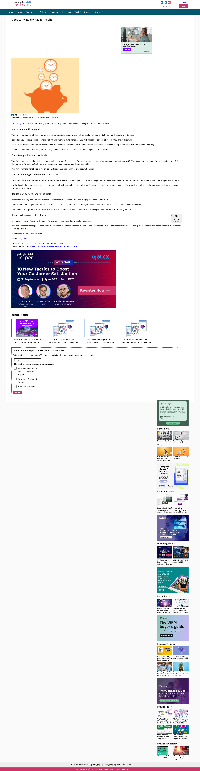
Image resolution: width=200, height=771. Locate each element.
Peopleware (46, 118)
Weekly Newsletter (26, 386)
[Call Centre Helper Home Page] (22, 7)
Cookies (106, 769)
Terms (100, 769)
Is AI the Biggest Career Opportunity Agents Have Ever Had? (164, 460)
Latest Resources (166, 491)
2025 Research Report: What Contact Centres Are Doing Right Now (63, 342)
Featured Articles (166, 644)
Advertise (97, 12)
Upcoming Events (166, 543)
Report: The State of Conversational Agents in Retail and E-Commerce (164, 511)
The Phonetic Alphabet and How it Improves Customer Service (180, 738)
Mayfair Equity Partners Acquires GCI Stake (179, 758)
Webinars (43, 12)
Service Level (55, 118)
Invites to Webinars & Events (27, 380)
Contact (118, 769)
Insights (55, 12)
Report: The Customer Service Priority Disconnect (180, 510)
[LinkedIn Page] (162, 3)
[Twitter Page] (173, 3)
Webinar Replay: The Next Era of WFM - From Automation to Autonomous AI (27, 342)
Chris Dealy (37, 118)
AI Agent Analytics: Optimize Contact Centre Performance (180, 610)
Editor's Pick (163, 428)
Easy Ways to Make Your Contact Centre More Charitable (164, 674)
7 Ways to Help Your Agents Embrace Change (164, 443)
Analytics (108, 766)
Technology (30, 12)
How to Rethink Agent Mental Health (180, 657)
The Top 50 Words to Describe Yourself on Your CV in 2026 (180, 721)
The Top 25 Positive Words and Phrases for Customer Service (164, 721)
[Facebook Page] (166, 3)
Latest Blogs (163, 596)
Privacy (112, 769)
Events (86, 12)
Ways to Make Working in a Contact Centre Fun (180, 674)
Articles (19, 12)
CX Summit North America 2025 (163, 757)
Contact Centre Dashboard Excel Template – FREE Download (163, 738)
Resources (66, 12)
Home (10, 12)
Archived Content (27, 118)
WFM (114, 766)
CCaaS (101, 766)
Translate (185, 2)
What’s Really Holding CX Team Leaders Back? (179, 443)
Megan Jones (24, 238)
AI (104, 766)
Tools (77, 12)
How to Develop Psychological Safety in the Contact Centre (164, 659)
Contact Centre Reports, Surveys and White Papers (38, 350)
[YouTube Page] (169, 3)
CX (97, 766)
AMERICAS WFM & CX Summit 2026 (180, 561)
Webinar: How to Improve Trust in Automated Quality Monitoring (164, 563)
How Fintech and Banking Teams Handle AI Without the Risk (163, 611)
